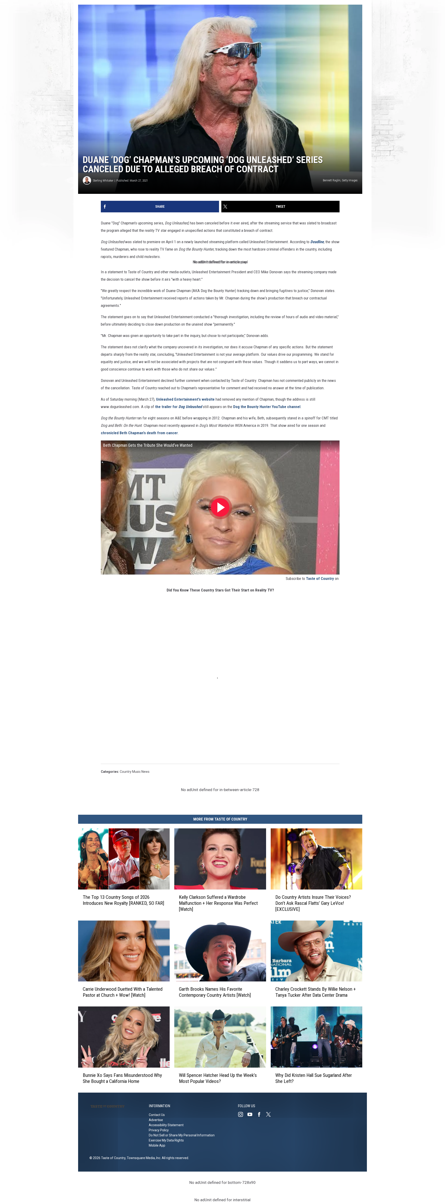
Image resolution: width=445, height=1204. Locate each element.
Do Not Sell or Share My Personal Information (182, 1135)
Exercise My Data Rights (166, 1140)
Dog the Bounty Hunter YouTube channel (266, 406)
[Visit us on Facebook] (261, 1114)
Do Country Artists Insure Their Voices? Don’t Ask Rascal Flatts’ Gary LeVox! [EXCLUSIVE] (313, 903)
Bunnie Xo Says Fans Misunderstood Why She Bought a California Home (122, 1078)
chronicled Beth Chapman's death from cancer (139, 433)
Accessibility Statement (166, 1125)
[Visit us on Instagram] (242, 1114)
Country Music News (134, 771)
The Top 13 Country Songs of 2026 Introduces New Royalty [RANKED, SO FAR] (123, 900)
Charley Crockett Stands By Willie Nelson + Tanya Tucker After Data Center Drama (315, 992)
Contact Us (157, 1115)
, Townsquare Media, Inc (142, 1158)
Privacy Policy (159, 1130)
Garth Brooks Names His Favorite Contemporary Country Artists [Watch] (215, 992)
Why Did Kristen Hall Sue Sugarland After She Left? (313, 1078)
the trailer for (178, 406)
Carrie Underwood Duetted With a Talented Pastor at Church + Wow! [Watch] (122, 992)
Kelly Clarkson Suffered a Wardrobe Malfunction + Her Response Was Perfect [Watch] (218, 903)
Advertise (156, 1120)
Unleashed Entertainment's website (185, 399)
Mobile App (157, 1145)
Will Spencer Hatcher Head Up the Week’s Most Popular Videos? (218, 1078)
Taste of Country (320, 578)
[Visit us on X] (270, 1114)
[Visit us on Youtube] (251, 1114)
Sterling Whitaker (103, 180)
